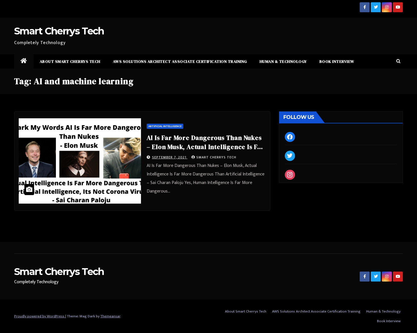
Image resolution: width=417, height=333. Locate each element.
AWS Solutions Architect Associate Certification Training (180, 61)
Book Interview (336, 61)
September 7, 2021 (170, 157)
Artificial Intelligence (165, 126)
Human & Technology (283, 61)
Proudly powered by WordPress (39, 316)
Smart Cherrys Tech (59, 31)
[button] (398, 61)
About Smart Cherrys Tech (70, 61)
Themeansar (110, 316)
